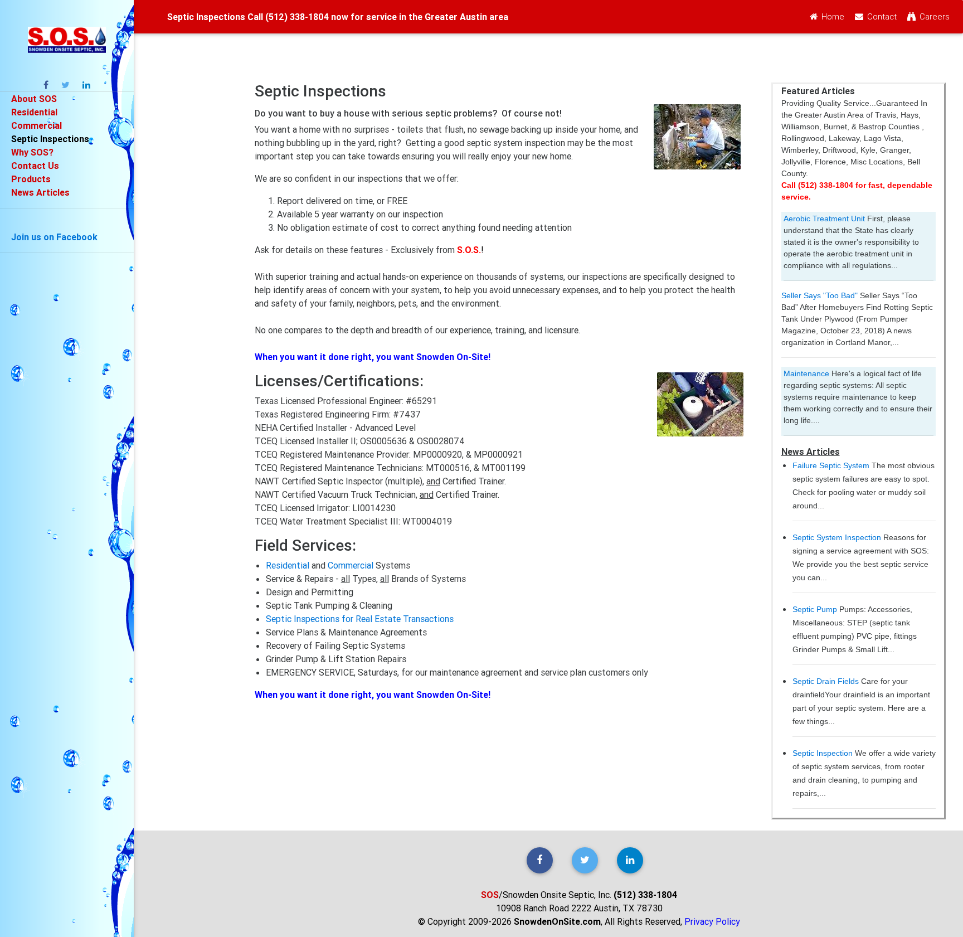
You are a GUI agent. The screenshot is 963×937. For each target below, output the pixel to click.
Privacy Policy (712, 921)
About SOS (34, 98)
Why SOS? (32, 152)
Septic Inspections (50, 138)
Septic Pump (814, 609)
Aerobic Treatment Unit (824, 218)
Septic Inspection (822, 753)
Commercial (36, 125)
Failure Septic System (830, 465)
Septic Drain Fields (825, 681)
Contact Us (35, 165)
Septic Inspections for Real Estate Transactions (360, 618)
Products (31, 179)
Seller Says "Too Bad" (819, 295)
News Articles (40, 192)
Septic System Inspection (836, 537)
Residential (34, 112)
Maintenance (806, 373)
